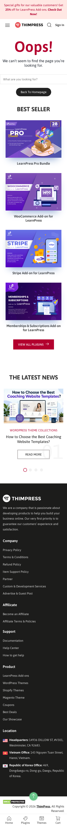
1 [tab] (25, 470)
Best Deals (10, 712)
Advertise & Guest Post (18, 593)
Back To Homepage (34, 92)
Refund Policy (12, 564)
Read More (33, 454)
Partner (8, 579)
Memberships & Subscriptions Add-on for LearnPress (34, 328)
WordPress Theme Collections (33, 430)
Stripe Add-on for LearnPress (33, 273)
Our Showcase (12, 719)
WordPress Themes (15, 683)
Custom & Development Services (24, 586)
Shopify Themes (13, 690)
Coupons (8, 705)
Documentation (13, 640)
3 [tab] (35, 469)
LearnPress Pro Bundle (33, 163)
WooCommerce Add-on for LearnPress (33, 218)
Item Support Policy (16, 571)
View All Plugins (31, 344)
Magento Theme (14, 697)
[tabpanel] (33, 424)
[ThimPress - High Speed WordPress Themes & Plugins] (29, 25)
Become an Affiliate (16, 614)
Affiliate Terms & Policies (19, 621)
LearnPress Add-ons (16, 675)
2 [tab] (30, 469)
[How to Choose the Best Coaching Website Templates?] (33, 406)
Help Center (11, 648)
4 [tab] (41, 469)
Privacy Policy (12, 550)
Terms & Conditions (15, 557)
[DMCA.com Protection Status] (14, 801)
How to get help (13, 655)
